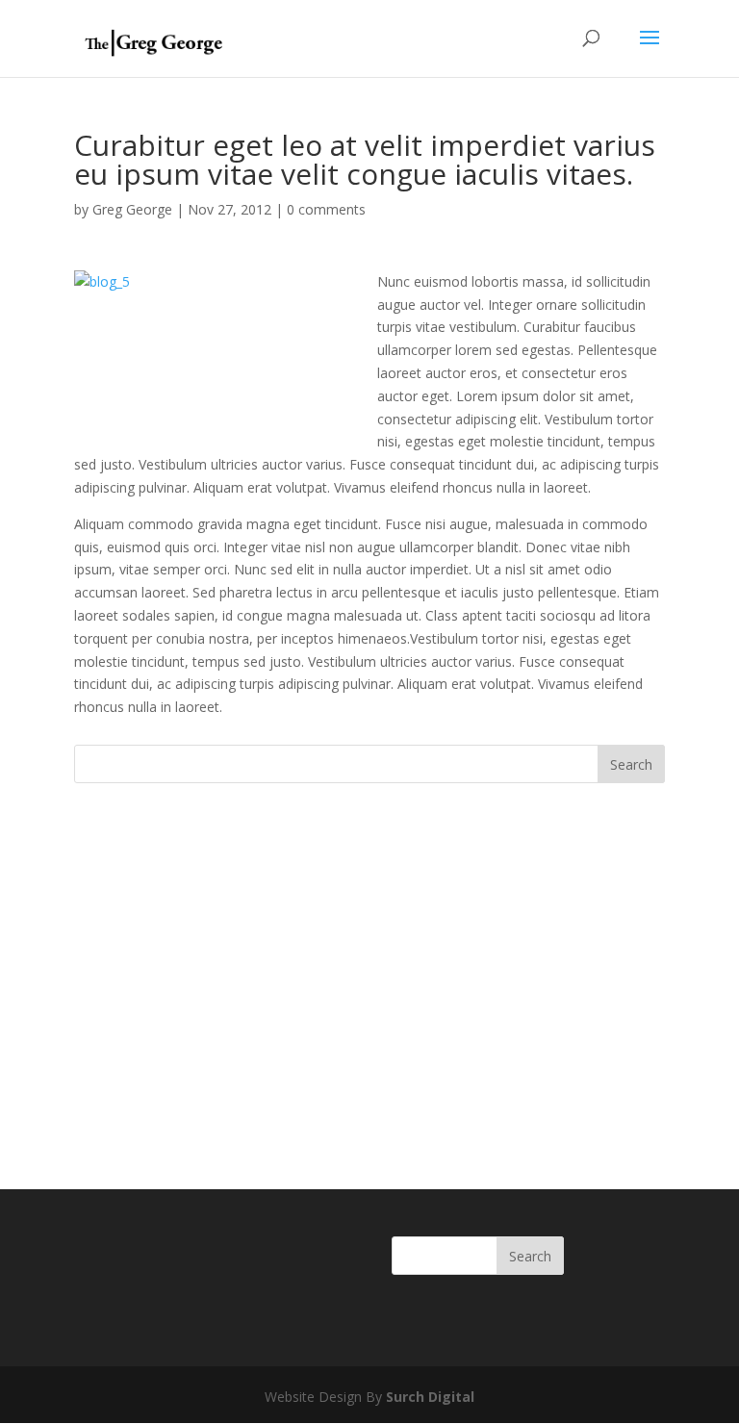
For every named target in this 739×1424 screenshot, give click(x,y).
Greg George (132, 209)
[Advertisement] (369, 946)
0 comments (326, 209)
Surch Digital (430, 1396)
